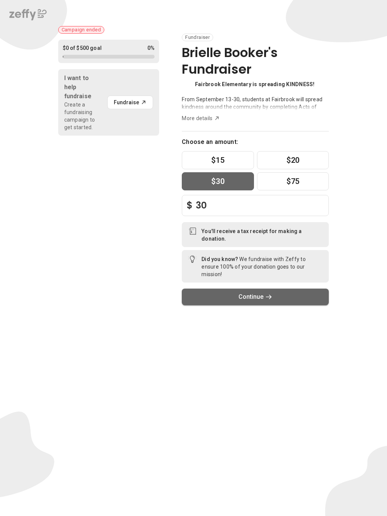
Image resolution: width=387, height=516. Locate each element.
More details (197, 118)
